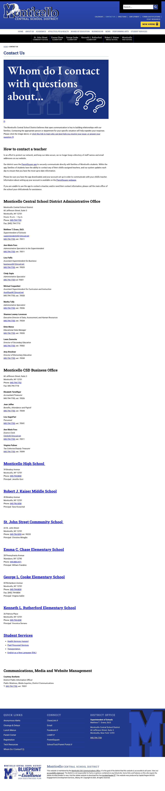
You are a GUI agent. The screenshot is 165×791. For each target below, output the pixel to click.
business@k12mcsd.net (14, 264)
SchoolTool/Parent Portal (58, 744)
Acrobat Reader (107, 775)
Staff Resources (153, 19)
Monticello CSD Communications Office (86, 771)
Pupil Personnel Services (18, 645)
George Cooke (72, 38)
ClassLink (51, 720)
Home (20, 31)
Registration (9, 740)
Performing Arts (121, 31)
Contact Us (110, 17)
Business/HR (97, 31)
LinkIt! (50, 735)
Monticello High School (24, 463)
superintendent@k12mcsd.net (16, 236)
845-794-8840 (15, 476)
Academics (41, 31)
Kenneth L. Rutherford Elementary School (40, 607)
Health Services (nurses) (18, 641)
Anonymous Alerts (12, 720)
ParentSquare (53, 740)
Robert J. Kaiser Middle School (30, 491)
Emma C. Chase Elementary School (34, 549)
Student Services (139, 31)
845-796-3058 (15, 503)
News (107, 31)
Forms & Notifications (151, 17)
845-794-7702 (15, 383)
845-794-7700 (15, 220)
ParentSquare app (29, 164)
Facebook (51, 730)
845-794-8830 (15, 589)
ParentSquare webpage (66, 180)
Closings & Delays (12, 725)
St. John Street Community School (33, 521)
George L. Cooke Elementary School (34, 577)
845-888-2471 (15, 562)
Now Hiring (148, 24)
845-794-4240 (15, 620)
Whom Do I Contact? (13, 749)
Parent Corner (10, 735)
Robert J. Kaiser (112, 38)
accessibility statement (55, 773)
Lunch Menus (10, 730)
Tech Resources (11, 744)
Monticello (127, 38)
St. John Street (40, 38)
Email (49, 725)
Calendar (99, 17)
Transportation (14, 649)
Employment (134, 17)
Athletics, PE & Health (58, 31)
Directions (122, 17)
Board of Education (80, 31)
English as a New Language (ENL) (21, 652)
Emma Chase (57, 38)
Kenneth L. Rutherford (91, 38)
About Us (29, 31)
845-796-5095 (15, 534)
